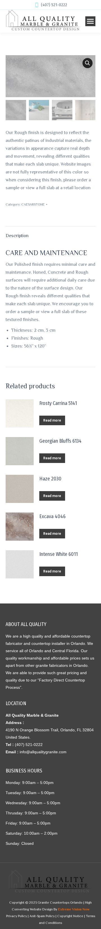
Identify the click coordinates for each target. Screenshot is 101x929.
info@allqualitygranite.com (43, 752)
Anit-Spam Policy (42, 916)
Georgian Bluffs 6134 (60, 441)
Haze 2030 (50, 479)
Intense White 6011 (58, 554)
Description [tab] (17, 235)
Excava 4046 (52, 516)
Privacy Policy (16, 916)
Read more (52, 420)
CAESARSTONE (33, 204)
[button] (87, 63)
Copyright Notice (70, 916)
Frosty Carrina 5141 (58, 403)
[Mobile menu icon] (90, 21)
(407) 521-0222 (54, 5)
